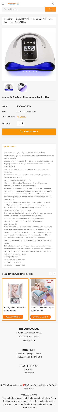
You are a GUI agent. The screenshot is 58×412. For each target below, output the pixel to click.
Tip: (4, 111)
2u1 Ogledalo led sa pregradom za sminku (23, 307)
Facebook (29, 369)
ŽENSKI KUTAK (22, 19)
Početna (8, 19)
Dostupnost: (8, 117)
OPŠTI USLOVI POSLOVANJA (29, 333)
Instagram (29, 373)
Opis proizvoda (9, 146)
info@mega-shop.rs (32, 354)
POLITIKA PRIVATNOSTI (29, 337)
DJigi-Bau (29, 388)
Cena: (4, 106)
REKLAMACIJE (29, 341)
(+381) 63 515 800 (33, 357)
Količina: (6, 124)
